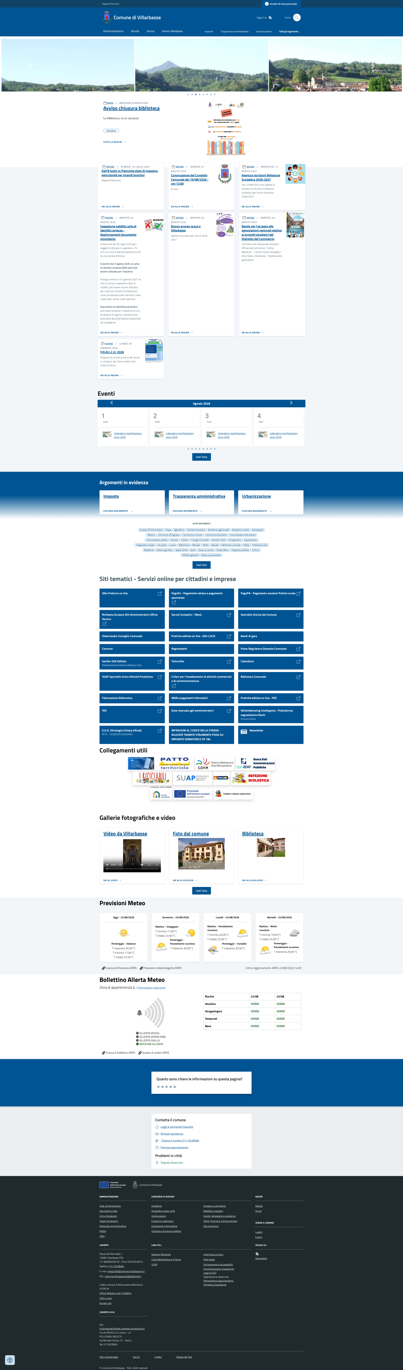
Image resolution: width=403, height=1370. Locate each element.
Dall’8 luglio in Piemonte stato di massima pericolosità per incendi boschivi (130, 173)
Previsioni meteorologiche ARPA (162, 968)
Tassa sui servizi (205, 550)
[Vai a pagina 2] (192, 449)
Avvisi (258, 1211)
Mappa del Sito (184, 1357)
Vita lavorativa (211, 1226)
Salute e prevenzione (211, 555)
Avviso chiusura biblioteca (131, 108)
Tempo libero (222, 550)
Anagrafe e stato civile (163, 1211)
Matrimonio (184, 545)
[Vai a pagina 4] (199, 449)
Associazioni (257, 529)
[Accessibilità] (9, 1360)
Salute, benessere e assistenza (219, 1216)
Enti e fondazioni (108, 1216)
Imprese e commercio (214, 1206)
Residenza (149, 550)
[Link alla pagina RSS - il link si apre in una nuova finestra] (270, 18)
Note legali (209, 1259)
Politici (102, 1231)
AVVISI (110, 103)
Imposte (209, 31)
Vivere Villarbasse (172, 31)
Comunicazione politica (156, 539)
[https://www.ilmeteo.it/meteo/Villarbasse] (221, 778)
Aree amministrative (110, 1206)
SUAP (154, 1264)
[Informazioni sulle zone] (151, 987)
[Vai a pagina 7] (211, 449)
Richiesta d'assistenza (214, 1285)
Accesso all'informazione (151, 529)
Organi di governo (108, 1221)
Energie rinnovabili (200, 539)
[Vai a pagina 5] (203, 449)
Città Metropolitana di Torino (166, 1259)
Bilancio (151, 534)
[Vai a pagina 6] (207, 449)
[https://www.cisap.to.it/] (161, 793)
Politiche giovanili (190, 555)
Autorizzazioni (158, 1216)
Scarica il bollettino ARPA (120, 1053)
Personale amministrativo (112, 1226)
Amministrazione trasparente (218, 1269)
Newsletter (261, 1258)
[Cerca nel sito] (296, 17)
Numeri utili (105, 1303)
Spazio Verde (181, 550)
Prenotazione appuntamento (218, 1281)
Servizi (150, 31)
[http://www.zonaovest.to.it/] (174, 764)
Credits (158, 1357)
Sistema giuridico (164, 550)
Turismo (255, 550)
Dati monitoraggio (108, 1357)
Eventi (258, 1237)
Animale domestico (196, 529)
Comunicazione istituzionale (243, 534)
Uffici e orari (105, 1298)
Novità (135, 31)
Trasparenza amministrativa (235, 31)
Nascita (215, 545)
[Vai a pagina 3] (195, 449)
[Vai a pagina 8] (214, 449)
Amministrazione (113, 31)
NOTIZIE (110, 166)
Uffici (102, 1236)
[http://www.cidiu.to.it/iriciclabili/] (152, 778)
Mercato (196, 545)
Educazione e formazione (164, 1226)
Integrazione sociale (145, 545)
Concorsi (174, 539)
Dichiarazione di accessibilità (218, 1264)
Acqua (168, 529)
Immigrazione (234, 539)
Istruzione (162, 545)
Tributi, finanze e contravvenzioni (220, 1221)
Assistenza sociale (240, 529)
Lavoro (173, 545)
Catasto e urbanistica (162, 1221)
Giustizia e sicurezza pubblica (166, 1231)
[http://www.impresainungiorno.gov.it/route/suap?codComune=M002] (192, 778)
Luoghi (258, 1232)
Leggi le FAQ (209, 1273)
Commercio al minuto (192, 534)
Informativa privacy (213, 1254)
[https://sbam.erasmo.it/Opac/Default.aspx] (215, 764)
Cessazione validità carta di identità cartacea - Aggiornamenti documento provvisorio (118, 232)
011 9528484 (116, 1266)
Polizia (246, 545)
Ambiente (156, 1206)
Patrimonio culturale (231, 545)
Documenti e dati (108, 1211)
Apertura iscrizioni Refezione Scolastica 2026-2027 (261, 177)
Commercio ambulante (216, 534)
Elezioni (184, 539)
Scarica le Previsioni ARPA (121, 968)
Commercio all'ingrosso (169, 534)
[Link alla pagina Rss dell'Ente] (257, 1254)
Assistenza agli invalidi (218, 529)
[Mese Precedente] (112, 403)
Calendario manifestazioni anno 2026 (128, 435)
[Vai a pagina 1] (188, 94)
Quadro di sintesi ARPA (155, 1053)
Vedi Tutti (201, 565)
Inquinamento (250, 539)
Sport (193, 550)
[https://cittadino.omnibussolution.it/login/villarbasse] (250, 778)
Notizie (259, 1206)
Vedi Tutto (201, 457)
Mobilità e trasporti (213, 1211)
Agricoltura (179, 529)
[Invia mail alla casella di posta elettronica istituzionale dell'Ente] (126, 1271)
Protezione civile (259, 545)
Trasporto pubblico (240, 550)
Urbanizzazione (264, 31)
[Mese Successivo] (291, 403)
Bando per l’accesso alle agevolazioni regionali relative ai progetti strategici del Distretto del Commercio (262, 232)
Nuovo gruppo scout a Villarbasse (186, 228)
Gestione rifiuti (218, 539)
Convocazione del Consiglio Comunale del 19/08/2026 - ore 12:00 (189, 179)
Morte (206, 545)
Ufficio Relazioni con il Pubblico (115, 1293)
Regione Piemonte (110, 3)
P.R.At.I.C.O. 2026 (112, 352)
